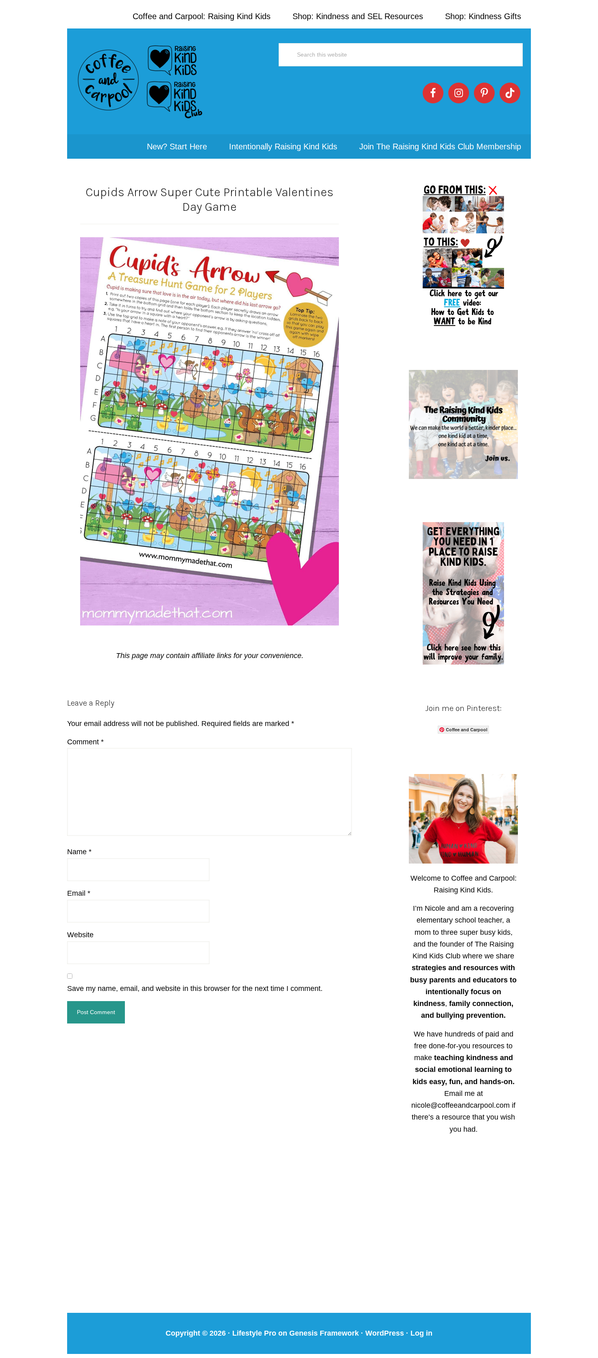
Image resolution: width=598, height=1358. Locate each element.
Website (80, 935)
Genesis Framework (324, 1333)
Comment (85, 742)
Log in (421, 1333)
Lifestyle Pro (254, 1333)
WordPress (384, 1333)
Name (79, 852)
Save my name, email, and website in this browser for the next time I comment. (195, 988)
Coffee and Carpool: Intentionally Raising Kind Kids (140, 81)
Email (78, 893)
